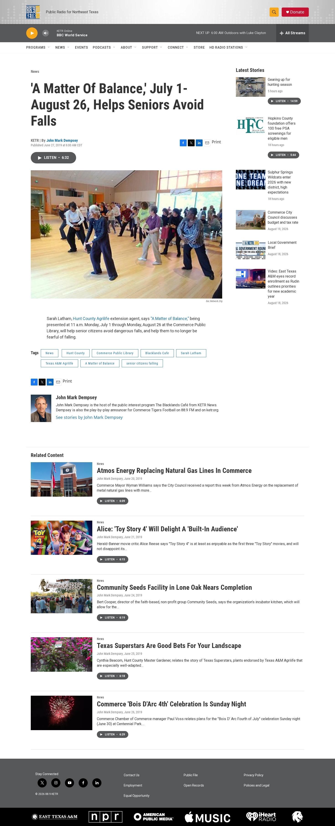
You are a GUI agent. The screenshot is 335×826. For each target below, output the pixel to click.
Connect (176, 47)
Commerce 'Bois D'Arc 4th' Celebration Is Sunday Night (171, 704)
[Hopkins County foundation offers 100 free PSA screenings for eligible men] (250, 126)
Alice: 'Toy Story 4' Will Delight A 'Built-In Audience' (167, 529)
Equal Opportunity (136, 795)
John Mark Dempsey (62, 140)
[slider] (53, 33)
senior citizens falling (142, 363)
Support (150, 47)
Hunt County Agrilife (91, 318)
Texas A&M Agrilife (59, 363)
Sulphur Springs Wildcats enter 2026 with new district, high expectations (280, 182)
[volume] (45, 33)
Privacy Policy (253, 775)
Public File (191, 775)
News (60, 47)
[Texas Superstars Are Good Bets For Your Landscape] (61, 654)
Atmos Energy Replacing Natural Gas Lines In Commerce (174, 471)
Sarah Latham (191, 353)
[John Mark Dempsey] (41, 408)
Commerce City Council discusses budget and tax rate (283, 217)
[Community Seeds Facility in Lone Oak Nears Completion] (61, 596)
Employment (133, 785)
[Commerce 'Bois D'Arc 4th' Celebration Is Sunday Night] (61, 713)
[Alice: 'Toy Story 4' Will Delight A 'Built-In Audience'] (61, 538)
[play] (32, 33)
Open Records (194, 785)
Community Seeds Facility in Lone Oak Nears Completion (174, 587)
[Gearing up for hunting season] (250, 87)
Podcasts (102, 47)
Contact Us (131, 775)
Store (199, 47)
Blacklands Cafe (157, 353)
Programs (36, 47)
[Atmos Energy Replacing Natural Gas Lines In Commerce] (61, 479)
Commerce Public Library (115, 353)
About (126, 47)
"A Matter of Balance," (170, 318)
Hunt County (76, 353)
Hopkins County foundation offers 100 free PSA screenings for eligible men (282, 128)
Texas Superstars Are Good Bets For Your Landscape (169, 646)
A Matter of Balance (100, 363)
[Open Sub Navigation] (49, 47)
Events (81, 47)
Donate (297, 12)
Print (216, 141)
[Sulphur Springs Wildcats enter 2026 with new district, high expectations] (250, 179)
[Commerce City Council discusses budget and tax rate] (250, 220)
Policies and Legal (256, 785)
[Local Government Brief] (250, 250)
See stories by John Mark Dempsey (89, 417)
